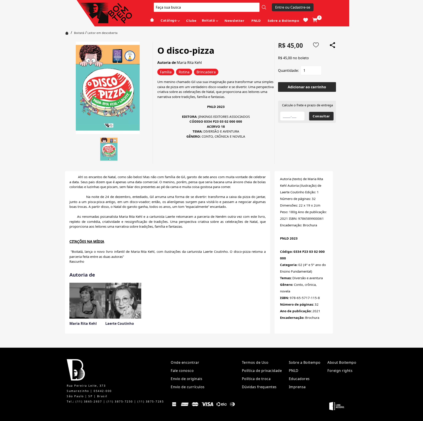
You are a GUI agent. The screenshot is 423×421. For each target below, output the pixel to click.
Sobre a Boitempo (283, 20)
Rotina (184, 72)
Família (166, 72)
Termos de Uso (255, 362)
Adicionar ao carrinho (307, 87)
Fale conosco (182, 370)
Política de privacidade (262, 370)
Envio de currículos (188, 386)
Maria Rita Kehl (189, 62)
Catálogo (168, 20)
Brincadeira (206, 72)
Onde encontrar (185, 362)
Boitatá (208, 20)
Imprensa (297, 386)
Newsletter (234, 20)
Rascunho (76, 261)
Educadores (299, 378)
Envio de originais (186, 378)
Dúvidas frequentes (259, 386)
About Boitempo (341, 362)
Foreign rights (339, 370)
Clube (191, 20)
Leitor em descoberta (102, 33)
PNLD (256, 20)
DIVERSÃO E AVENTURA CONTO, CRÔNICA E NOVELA (215, 131)
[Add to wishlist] (316, 45)
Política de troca (256, 378)
